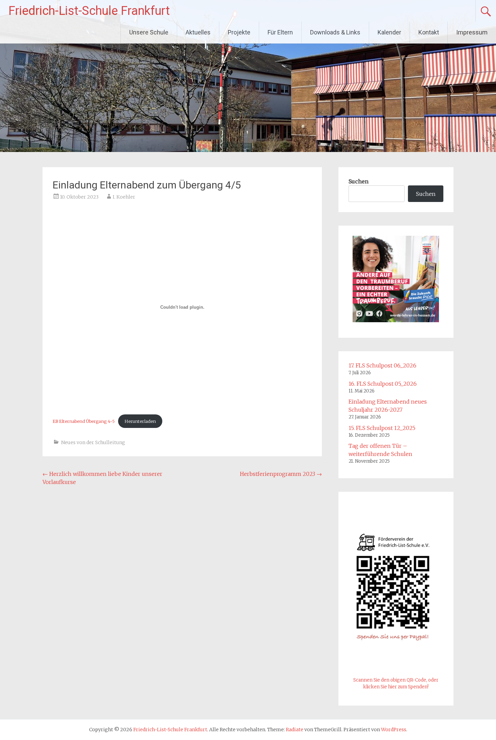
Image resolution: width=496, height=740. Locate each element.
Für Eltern (280, 32)
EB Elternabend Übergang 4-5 (84, 421)
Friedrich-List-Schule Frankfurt (89, 11)
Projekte (239, 32)
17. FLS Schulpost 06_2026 (382, 365)
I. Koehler (124, 197)
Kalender (389, 32)
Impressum (472, 32)
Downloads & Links (335, 32)
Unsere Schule (148, 32)
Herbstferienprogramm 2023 (281, 473)
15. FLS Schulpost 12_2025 (382, 428)
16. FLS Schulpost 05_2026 (383, 383)
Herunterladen (140, 421)
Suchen (358, 181)
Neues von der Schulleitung (93, 442)
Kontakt (428, 32)
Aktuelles (198, 32)
